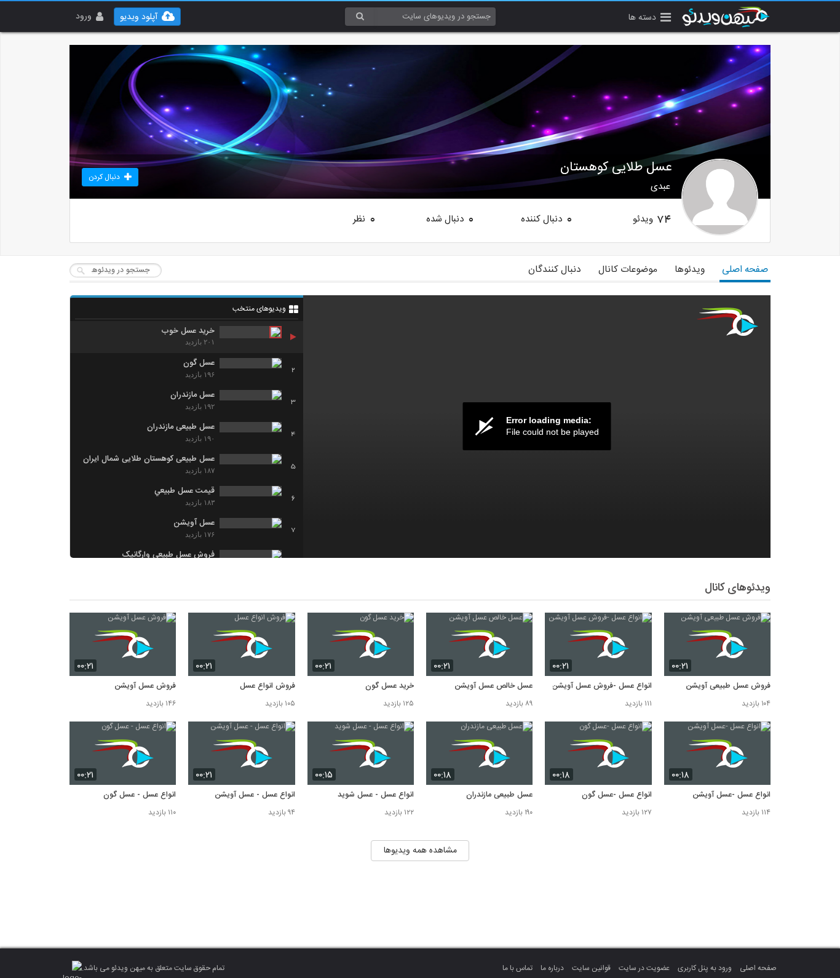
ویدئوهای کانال (738, 588)
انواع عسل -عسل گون (616, 795)
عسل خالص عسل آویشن (493, 686)
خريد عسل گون (389, 686)
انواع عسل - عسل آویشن (255, 795)
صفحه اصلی (745, 269)
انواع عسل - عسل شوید (376, 795)
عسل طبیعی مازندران (499, 795)
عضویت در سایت (644, 968)
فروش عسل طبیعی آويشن (728, 686)
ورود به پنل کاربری (705, 968)
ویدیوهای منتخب (259, 309)
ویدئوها (690, 269)
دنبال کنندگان (554, 269)
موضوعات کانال (627, 269)
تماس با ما (517, 968)
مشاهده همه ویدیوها (420, 850)
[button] (649, 19)
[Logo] (727, 322)
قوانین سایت (591, 968)
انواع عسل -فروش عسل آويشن (601, 686)
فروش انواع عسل (267, 686)
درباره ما (552, 968)
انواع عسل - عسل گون (139, 795)
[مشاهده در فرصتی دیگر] (755, 629)
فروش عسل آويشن (145, 686)
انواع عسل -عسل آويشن (731, 795)
